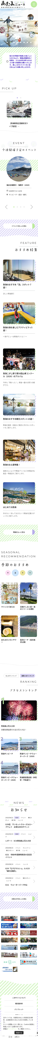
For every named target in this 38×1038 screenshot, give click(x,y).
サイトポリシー (13, 1029)
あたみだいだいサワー (8, 640)
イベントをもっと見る (19, 226)
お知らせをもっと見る (19, 899)
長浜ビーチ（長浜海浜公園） (27, 640)
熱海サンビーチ (7, 753)
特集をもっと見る (19, 532)
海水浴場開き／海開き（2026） (18, 185)
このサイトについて (19, 998)
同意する (19, 1033)
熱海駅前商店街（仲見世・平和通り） (28, 778)
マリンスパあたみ (8, 606)
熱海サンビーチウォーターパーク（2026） (28, 754)
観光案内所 (19, 1003)
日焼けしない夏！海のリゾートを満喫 (27, 607)
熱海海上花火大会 (8, 726)
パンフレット (18, 1009)
